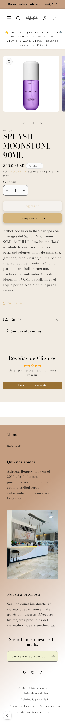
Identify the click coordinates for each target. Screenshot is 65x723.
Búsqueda (14, 445)
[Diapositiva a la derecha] (41, 123)
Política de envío (49, 706)
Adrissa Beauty (37, 688)
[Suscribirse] (53, 656)
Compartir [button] (15, 303)
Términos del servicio (22, 706)
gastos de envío (17, 171)
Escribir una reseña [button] (32, 385)
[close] (61, 32)
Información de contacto (34, 712)
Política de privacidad (34, 699)
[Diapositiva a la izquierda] (24, 123)
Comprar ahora (32, 218)
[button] (9, 18)
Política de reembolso (34, 693)
